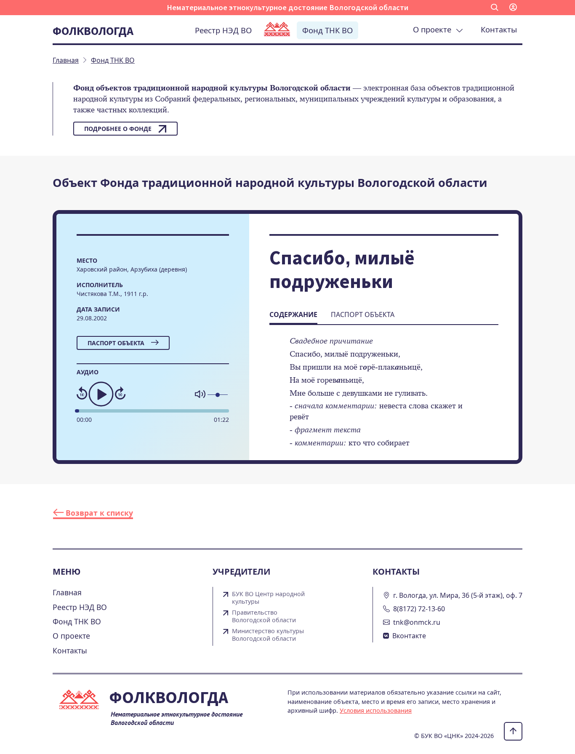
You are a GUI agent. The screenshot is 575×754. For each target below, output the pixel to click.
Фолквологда (93, 30)
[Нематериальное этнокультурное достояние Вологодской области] (277, 29)
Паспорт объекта (116, 343)
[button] (494, 7)
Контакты (499, 29)
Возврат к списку (98, 513)
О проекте (434, 29)
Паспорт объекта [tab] (362, 314)
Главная (67, 592)
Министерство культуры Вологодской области (268, 634)
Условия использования (376, 710)
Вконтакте (409, 635)
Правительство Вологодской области (264, 616)
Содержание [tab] (293, 314)
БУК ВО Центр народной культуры (268, 597)
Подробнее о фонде (118, 129)
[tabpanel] (383, 397)
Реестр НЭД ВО (223, 30)
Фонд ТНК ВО (327, 30)
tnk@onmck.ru (416, 622)
